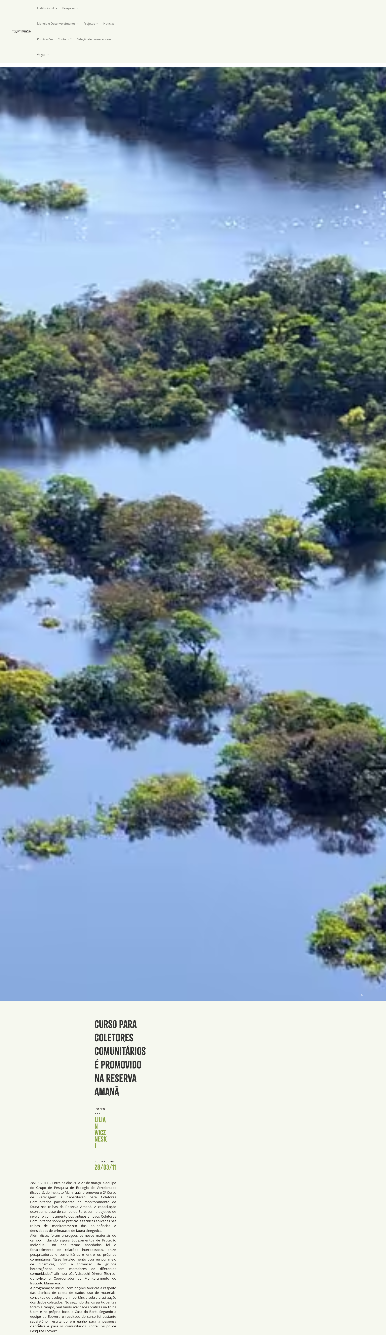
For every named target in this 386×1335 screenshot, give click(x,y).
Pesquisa (68, 8)
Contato (63, 39)
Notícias (108, 23)
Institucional (45, 8)
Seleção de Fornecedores (94, 39)
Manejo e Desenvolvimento (56, 23)
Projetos (89, 23)
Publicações (45, 39)
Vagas (41, 55)
